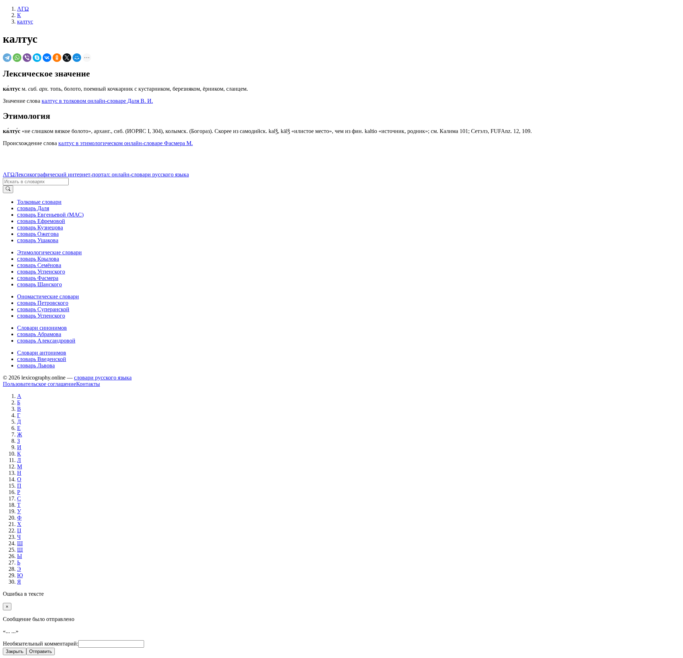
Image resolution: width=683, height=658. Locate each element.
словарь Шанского (39, 284)
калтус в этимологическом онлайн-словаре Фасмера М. (125, 143)
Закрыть (14, 651)
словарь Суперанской (43, 309)
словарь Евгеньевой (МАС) (50, 215)
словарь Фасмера (37, 278)
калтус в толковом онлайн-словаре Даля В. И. (97, 101)
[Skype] (37, 57)
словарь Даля (33, 208)
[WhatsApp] (17, 57)
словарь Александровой (46, 341)
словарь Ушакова (37, 240)
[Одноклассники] (57, 57)
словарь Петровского (42, 303)
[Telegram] (7, 57)
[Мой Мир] (77, 57)
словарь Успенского (41, 272)
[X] (67, 57)
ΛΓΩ (9, 174)
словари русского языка (103, 378)
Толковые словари (39, 202)
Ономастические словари (48, 296)
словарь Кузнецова (40, 227)
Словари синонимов (42, 328)
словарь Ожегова (38, 234)
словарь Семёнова (39, 265)
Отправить (40, 651)
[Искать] (8, 189)
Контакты (88, 384)
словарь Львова (36, 365)
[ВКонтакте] (47, 57)
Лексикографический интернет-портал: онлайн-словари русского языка (102, 174)
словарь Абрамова (39, 334)
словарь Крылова (38, 259)
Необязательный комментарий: (40, 644)
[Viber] (27, 57)
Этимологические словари (49, 252)
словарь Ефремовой (41, 221)
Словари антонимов (41, 353)
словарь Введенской (41, 359)
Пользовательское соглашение (39, 384)
